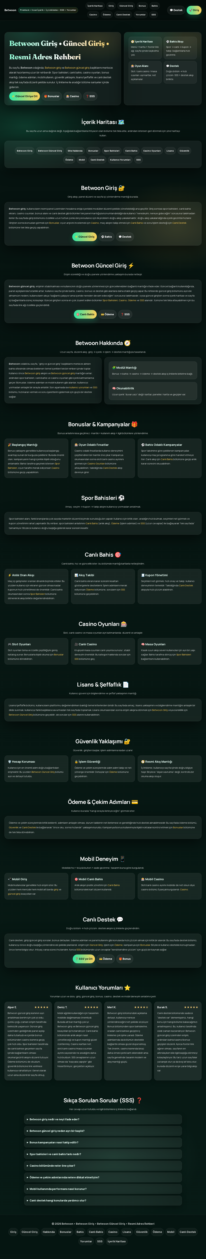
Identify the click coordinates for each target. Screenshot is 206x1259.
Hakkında (49, 1232)
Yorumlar (141, 14)
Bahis (155, 5)
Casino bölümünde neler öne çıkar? (52, 1165)
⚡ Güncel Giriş (84, 236)
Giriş (111, 5)
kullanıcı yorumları (79, 387)
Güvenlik (184, 150)
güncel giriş (14, 893)
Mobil (82, 159)
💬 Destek (176, 10)
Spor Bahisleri (111, 150)
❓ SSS (90, 96)
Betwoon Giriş (24, 150)
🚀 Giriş (194, 10)
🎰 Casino (72, 96)
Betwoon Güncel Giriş (50, 150)
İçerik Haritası (95, 5)
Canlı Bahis (131, 150)
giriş (56, 889)
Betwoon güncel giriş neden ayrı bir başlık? (57, 1131)
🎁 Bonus (125, 959)
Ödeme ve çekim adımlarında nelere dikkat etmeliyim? (64, 1177)
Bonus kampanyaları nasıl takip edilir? (54, 1142)
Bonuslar (93, 150)
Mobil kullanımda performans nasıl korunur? (58, 1189)
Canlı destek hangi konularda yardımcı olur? (58, 1200)
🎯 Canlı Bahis (85, 314)
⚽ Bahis (106, 236)
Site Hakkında (75, 150)
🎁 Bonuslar (51, 96)
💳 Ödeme (107, 314)
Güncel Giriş (126, 5)
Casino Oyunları (152, 150)
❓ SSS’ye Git (84, 959)
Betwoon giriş (53, 67)
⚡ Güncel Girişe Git (24, 96)
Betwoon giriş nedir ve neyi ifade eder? (54, 1119)
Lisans (170, 150)
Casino (93, 14)
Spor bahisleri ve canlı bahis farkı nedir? (55, 1154)
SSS (153, 14)
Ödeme (107, 14)
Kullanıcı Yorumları (120, 159)
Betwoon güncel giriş (77, 67)
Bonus (142, 5)
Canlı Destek (123, 14)
